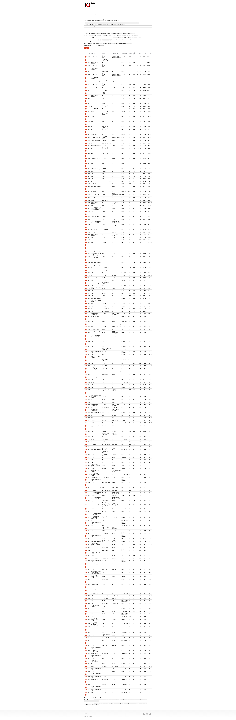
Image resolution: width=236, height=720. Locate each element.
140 (86, 431)
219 (86, 650)
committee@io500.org (88, 716)
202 (86, 603)
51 (85, 191)
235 (86, 692)
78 (85, 265)
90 (85, 295)
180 (86, 541)
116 (86, 365)
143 (86, 439)
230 (86, 679)
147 (86, 449)
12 (85, 90)
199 (86, 595)
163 (86, 492)
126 (86, 392)
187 (86, 560)
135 (86, 417)
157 (86, 477)
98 (85, 316)
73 (85, 251)
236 (86, 694)
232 (86, 684)
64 (85, 227)
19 (85, 108)
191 (86, 572)
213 (86, 635)
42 (85, 168)
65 (85, 229)
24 (85, 121)
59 (85, 214)
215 (86, 640)
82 (85, 275)
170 (86, 514)
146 (86, 446)
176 (86, 530)
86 (85, 285)
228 (86, 674)
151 (86, 459)
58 (85, 211)
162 (86, 490)
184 (86, 552)
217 (86, 645)
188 (86, 563)
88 (85, 290)
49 (85, 186)
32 (85, 143)
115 (86, 363)
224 (86, 663)
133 (86, 412)
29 (85, 134)
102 (86, 326)
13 (85, 93)
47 (85, 181)
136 (86, 420)
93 (85, 303)
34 (85, 148)
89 (85, 293)
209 (86, 623)
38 (85, 158)
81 (85, 272)
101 (86, 324)
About (117, 4)
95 (85, 308)
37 (85, 155)
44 (85, 173)
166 (86, 500)
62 (85, 221)
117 (86, 368)
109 (86, 346)
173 (86, 522)
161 (86, 487)
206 (86, 613)
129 (86, 402)
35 (85, 150)
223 (86, 661)
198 (86, 593)
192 (86, 576)
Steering (121, 4)
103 (86, 329)
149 (86, 454)
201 (86, 600)
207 (86, 616)
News (141, 4)
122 (86, 382)
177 (86, 533)
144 (86, 441)
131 (86, 407)
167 (86, 504)
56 (85, 205)
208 (86, 619)
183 (86, 550)
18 (85, 106)
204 (86, 608)
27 (85, 129)
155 (86, 471)
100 (86, 321)
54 (85, 200)
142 (86, 436)
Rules (132, 4)
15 (85, 98)
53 (85, 197)
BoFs (128, 4)
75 (85, 256)
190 (86, 569)
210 (86, 626)
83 (85, 277)
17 (85, 103)
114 (86, 360)
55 (85, 202)
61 (85, 219)
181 (86, 544)
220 (86, 653)
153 (86, 465)
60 (85, 216)
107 (86, 341)
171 (86, 517)
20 (85, 111)
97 (85, 313)
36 (85, 153)
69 (85, 239)
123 (86, 384)
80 (85, 270)
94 (85, 306)
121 (86, 379)
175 (86, 528)
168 (86, 508)
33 (85, 145)
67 (85, 234)
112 (86, 354)
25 (85, 124)
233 (86, 687)
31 (85, 140)
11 (85, 87)
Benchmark (136, 4)
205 (86, 611)
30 (85, 137)
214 (86, 637)
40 (85, 163)
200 (86, 598)
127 (86, 396)
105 (86, 335)
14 (85, 95)
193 (86, 579)
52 (85, 194)
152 (86, 462)
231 (86, 681)
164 (86, 495)
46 (85, 178)
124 (86, 387)
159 (86, 482)
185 (86, 555)
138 (86, 425)
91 (85, 298)
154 (86, 468)
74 (85, 253)
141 (86, 434)
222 (86, 658)
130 (86, 404)
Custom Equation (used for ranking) (90, 26)
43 (85, 171)
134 (86, 415)
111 (86, 351)
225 (86, 666)
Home (113, 4)
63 (85, 224)
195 (86, 584)
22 (85, 116)
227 (86, 671)
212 (86, 632)
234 (86, 689)
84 (85, 280)
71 (85, 244)
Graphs (145, 4)
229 (86, 676)
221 (86, 655)
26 (85, 126)
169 (86, 511)
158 (86, 479)
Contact (149, 4)
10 (85, 84)
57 (85, 208)
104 (86, 332)
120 (86, 377)
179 (86, 538)
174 (86, 525)
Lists (125, 4)
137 (86, 422)
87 (85, 288)
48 (85, 183)
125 (86, 389)
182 (86, 547)
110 (86, 349)
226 (86, 668)
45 (85, 176)
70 (85, 242)
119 (86, 374)
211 (86, 629)
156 (86, 474)
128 (86, 399)
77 (85, 262)
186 (86, 558)
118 (86, 371)
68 (85, 237)
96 (85, 311)
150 (86, 457)
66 (85, 232)
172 (86, 520)
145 (86, 444)
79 (85, 267)
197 (86, 590)
